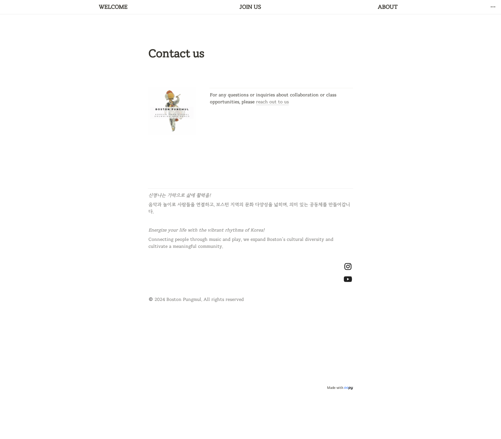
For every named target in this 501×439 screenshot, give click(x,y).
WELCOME (113, 6)
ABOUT (388, 6)
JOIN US (250, 6)
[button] (493, 7)
